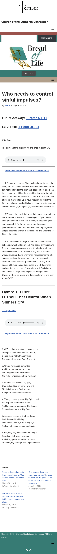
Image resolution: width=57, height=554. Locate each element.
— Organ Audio (9, 310)
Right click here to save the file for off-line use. (27, 171)
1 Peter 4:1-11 (36, 118)
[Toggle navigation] (53, 28)
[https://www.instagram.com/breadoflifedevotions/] (30, 550)
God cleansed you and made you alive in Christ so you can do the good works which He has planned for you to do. (40, 477)
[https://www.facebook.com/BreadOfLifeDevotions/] (27, 550)
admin (7, 106)
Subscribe (46, 38)
